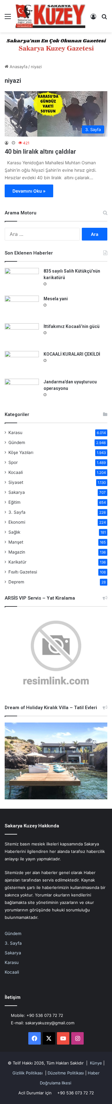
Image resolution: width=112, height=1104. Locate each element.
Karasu (15, 432)
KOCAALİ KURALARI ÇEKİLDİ (72, 354)
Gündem (16, 442)
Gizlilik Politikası (27, 1072)
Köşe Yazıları (20, 452)
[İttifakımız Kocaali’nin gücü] (22, 335)
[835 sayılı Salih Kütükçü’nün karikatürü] (22, 279)
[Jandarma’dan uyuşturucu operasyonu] (22, 390)
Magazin (16, 552)
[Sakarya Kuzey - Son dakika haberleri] (51, 16)
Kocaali (15, 472)
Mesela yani (56, 298)
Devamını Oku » (28, 191)
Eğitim (14, 502)
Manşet (15, 542)
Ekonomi (16, 522)
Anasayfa (17, 66)
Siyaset (15, 482)
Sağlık (14, 532)
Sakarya (16, 492)
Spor (13, 462)
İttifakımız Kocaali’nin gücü (72, 326)
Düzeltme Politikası (66, 1072)
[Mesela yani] (22, 307)
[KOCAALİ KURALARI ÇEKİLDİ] (22, 362)
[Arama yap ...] (104, 19)
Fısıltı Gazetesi (22, 571)
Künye (96, 1062)
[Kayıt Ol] (93, 19)
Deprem (16, 581)
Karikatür (17, 561)
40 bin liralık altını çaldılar (40, 151)
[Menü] (8, 19)
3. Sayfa (17, 512)
